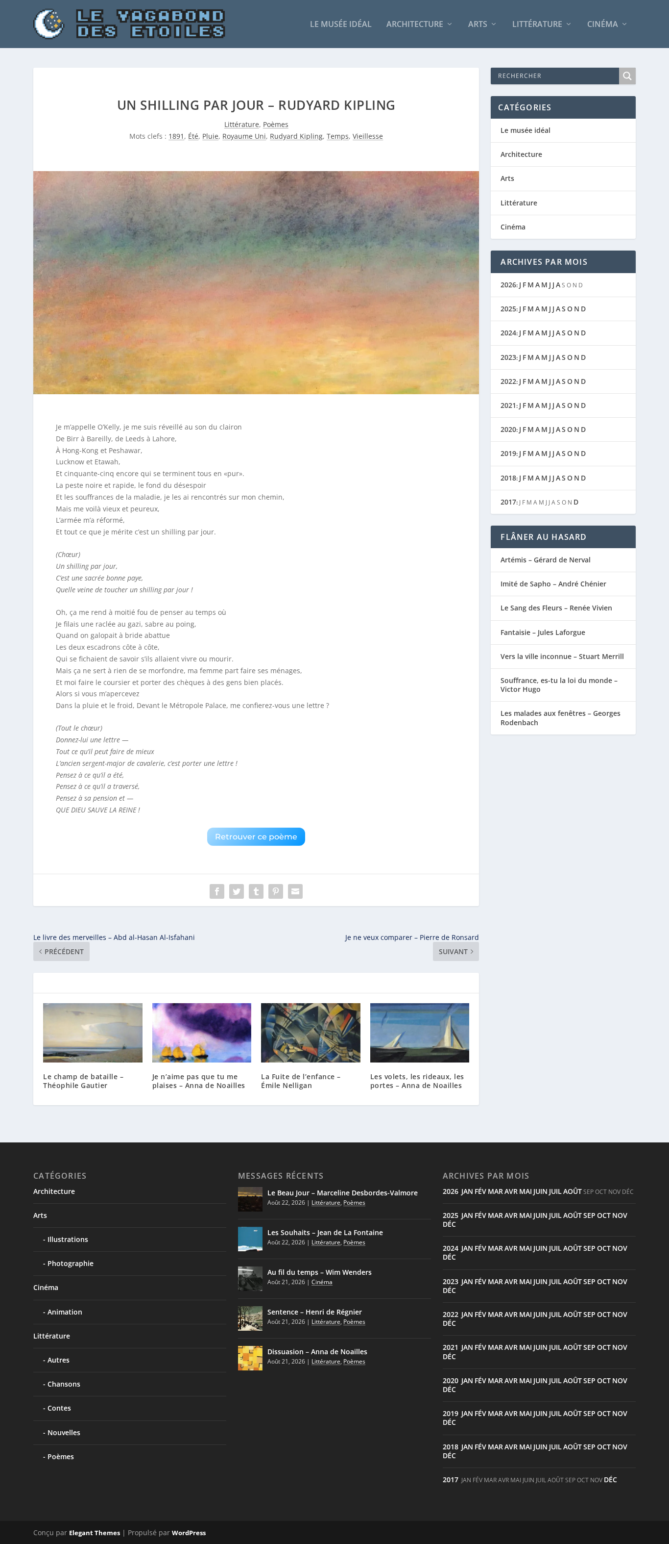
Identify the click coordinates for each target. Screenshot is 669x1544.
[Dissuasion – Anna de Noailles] (250, 1358)
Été (193, 136)
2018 (508, 477)
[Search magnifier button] (627, 76)
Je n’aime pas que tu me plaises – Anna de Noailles (198, 1081)
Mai (525, 1191)
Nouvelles (64, 1432)
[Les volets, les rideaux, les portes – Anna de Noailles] (420, 1033)
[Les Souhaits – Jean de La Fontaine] (250, 1239)
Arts (477, 24)
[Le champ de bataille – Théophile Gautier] (93, 1033)
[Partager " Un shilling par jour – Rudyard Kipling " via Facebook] (217, 891)
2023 (508, 357)
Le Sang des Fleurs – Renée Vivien (556, 607)
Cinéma (602, 24)
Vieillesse (368, 136)
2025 (508, 308)
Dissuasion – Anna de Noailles (317, 1351)
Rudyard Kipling (296, 136)
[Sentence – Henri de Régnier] (250, 1318)
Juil (555, 1191)
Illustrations (68, 1239)
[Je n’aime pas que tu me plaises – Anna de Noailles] (202, 1033)
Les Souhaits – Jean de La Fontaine (325, 1232)
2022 (508, 381)
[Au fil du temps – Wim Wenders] (250, 1278)
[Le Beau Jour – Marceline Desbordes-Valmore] (250, 1199)
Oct (604, 1215)
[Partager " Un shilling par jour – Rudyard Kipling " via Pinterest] (276, 891)
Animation (65, 1311)
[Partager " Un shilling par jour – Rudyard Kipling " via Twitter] (236, 891)
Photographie (71, 1263)
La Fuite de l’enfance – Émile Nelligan (301, 1081)
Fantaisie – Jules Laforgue (543, 632)
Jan (467, 1191)
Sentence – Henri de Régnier (314, 1311)
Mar (495, 1191)
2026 (508, 284)
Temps (338, 136)
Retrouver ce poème (256, 836)
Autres (59, 1360)
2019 (508, 453)
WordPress (189, 1532)
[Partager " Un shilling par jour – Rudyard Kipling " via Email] (295, 891)
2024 (508, 332)
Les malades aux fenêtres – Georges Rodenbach (561, 718)
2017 (508, 501)
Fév (480, 1191)
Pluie (210, 136)
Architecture (414, 24)
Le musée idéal (341, 24)
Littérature (537, 24)
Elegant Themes (94, 1532)
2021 (508, 405)
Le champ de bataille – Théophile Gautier (83, 1081)
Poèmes (275, 124)
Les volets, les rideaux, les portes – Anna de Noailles (417, 1081)
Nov (619, 1215)
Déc (449, 1224)
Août (572, 1191)
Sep (589, 1215)
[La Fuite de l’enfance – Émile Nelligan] (310, 1033)
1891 (176, 136)
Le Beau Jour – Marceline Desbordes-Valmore (342, 1192)
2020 (508, 429)
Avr (511, 1191)
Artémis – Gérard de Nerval (546, 559)
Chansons (64, 1384)
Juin (540, 1191)
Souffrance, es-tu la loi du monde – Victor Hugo (559, 685)
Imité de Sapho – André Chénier (553, 583)
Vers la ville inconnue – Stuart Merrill (562, 656)
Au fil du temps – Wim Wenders (319, 1272)
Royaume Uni (244, 136)
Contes (59, 1408)
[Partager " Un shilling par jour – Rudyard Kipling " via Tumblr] (256, 891)
